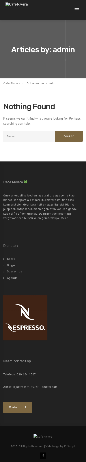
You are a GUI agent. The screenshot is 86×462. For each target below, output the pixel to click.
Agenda (12, 278)
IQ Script (69, 446)
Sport (11, 258)
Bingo (11, 265)
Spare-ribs (14, 271)
